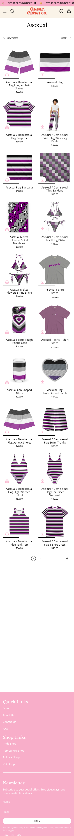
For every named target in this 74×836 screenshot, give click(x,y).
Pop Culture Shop (13, 750)
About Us (8, 715)
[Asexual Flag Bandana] (19, 167)
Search (7, 708)
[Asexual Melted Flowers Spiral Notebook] (19, 217)
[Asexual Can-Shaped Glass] (19, 370)
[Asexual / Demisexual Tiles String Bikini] (54, 217)
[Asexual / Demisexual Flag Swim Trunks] (54, 419)
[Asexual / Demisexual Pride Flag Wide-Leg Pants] (54, 115)
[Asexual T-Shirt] (54, 269)
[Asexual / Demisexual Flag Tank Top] (19, 521)
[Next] (57, 558)
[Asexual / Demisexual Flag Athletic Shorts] (19, 419)
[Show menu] (4, 11)
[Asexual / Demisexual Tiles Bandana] (54, 167)
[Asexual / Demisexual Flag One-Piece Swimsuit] (54, 469)
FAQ (5, 728)
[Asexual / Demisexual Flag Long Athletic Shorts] (19, 62)
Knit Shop (9, 764)
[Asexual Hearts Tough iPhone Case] (19, 320)
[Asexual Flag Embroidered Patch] (54, 370)
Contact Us (9, 722)
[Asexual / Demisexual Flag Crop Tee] (19, 115)
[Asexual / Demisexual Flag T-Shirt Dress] (54, 521)
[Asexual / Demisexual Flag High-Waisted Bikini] (19, 469)
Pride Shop (9, 743)
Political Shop (11, 757)
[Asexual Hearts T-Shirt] (54, 320)
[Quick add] (7, 74)
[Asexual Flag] (54, 62)
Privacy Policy (53, 827)
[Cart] (69, 11)
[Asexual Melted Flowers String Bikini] (19, 269)
